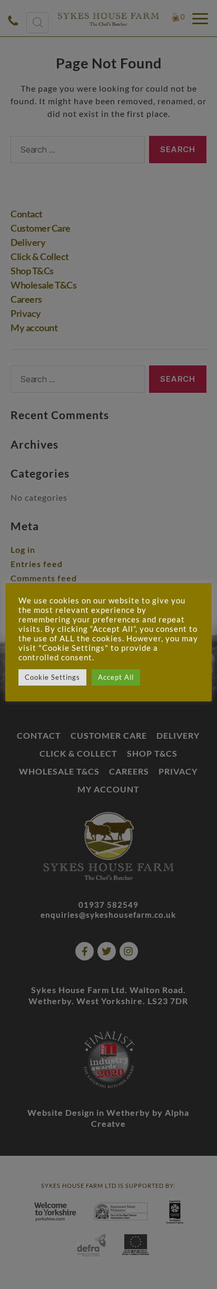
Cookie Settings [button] (52, 677)
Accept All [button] (116, 677)
